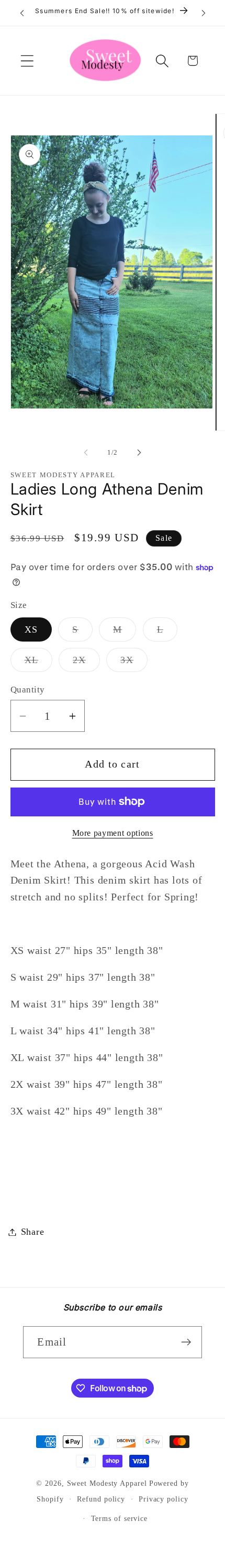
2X (86, 663)
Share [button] (32, 1231)
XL (39, 663)
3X (134, 663)
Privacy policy (163, 1499)
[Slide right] (139, 452)
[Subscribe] (186, 1342)
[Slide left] (85, 452)
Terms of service (119, 1518)
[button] (27, 61)
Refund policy (101, 1499)
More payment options (112, 832)
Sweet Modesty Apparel (107, 1483)
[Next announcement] (203, 13)
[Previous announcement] (21, 13)
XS (31, 629)
